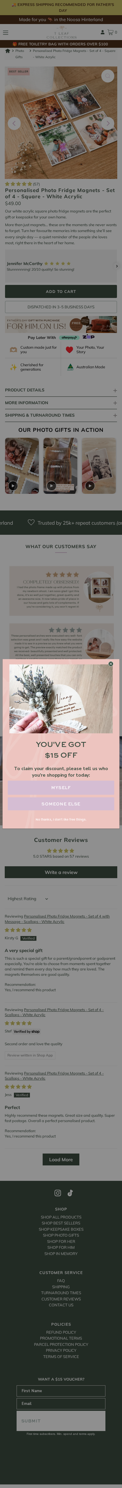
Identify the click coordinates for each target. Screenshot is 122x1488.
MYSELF (61, 788)
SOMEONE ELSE (60, 804)
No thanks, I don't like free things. (61, 819)
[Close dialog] (110, 664)
